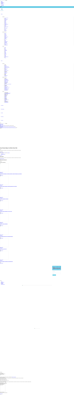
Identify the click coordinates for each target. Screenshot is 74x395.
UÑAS (4, 125)
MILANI (5, 21)
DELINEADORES (6, 69)
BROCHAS (5, 72)
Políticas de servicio (3, 284)
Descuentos (2, 2)
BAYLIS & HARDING (6, 41)
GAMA (5, 51)
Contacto (2, 3)
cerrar (0, 7)
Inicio (0, 125)
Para (5, 382)
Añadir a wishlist (1, 152)
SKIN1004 (5, 38)
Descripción (1, 155)
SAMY (5, 29)
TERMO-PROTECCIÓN (6, 102)
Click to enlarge (1, 146)
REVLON (5, 22)
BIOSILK (5, 53)
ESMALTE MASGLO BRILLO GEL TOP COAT (6, 211)
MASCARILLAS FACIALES (6, 80)
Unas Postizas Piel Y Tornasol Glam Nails (12, 127)
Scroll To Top (1, 393)
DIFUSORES (5, 83)
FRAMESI (5, 49)
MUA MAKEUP (6, 30)
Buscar (6, 0)
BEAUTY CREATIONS (6, 19)
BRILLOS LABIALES (6, 75)
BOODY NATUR (6, 37)
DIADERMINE (6, 42)
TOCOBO (5, 44)
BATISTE (5, 47)
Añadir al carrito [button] (1, 175)
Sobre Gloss (2, 116)
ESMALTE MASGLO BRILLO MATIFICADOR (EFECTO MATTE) (8, 186)
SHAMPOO (5, 94)
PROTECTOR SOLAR (6, 82)
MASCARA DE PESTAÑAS (6, 70)
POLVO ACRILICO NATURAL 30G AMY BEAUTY (6, 261)
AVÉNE (5, 40)
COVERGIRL (5, 20)
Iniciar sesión (2, 5)
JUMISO (5, 36)
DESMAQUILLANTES (6, 81)
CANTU (5, 48)
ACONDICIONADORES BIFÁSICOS (7, 93)
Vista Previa (1, 185)
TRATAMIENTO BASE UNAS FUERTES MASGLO (6, 236)
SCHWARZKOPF (6, 50)
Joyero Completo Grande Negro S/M (10, 126)
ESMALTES (5, 73)
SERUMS (5, 100)
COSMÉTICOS (2, 125)
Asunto (6, 383)
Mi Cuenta (2, 120)
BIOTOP (5, 52)
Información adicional (3, 154)
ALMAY (5, 18)
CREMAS (5, 86)
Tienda (1, 1)
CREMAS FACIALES (6, 79)
